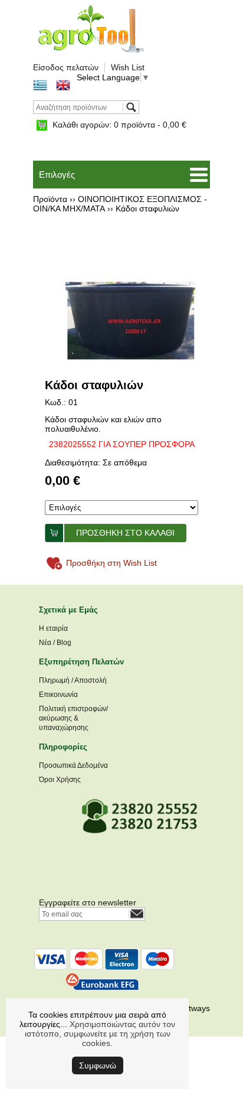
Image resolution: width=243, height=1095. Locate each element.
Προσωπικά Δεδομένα (73, 765)
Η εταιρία (53, 628)
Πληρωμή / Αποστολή (73, 680)
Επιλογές (57, 175)
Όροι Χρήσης (60, 779)
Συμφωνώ (97, 1065)
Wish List (128, 67)
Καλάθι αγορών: (119, 124)
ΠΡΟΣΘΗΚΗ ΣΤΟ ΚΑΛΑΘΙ (125, 532)
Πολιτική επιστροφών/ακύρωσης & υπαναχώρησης (73, 718)
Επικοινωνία (58, 694)
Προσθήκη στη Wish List (111, 563)
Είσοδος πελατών (65, 67)
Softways (193, 1008)
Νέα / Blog (55, 642)
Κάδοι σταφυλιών (147, 208)
